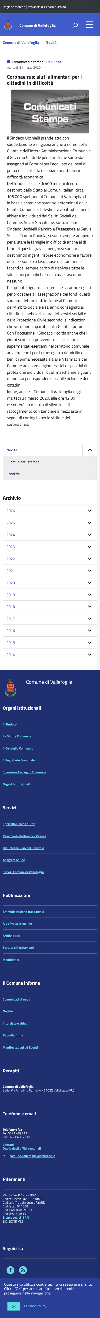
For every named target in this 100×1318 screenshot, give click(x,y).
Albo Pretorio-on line (17, 923)
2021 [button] (11, 570)
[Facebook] (10, 1270)
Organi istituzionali (16, 784)
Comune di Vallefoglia (38, 25)
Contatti (8, 1144)
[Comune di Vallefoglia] (8, 24)
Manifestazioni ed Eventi (20, 1047)
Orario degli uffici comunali (22, 1148)
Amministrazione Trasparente (23, 911)
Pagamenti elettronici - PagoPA (24, 835)
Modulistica (11, 959)
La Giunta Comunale (17, 736)
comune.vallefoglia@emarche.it (32, 1155)
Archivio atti (11, 935)
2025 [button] (11, 523)
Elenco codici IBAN (16, 1217)
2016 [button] (11, 630)
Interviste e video (15, 1023)
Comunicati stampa (24, 462)
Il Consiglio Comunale (18, 748)
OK (14, 1306)
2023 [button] (11, 546)
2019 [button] (11, 594)
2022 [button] (11, 558)
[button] (89, 450)
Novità (51, 42)
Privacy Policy (35, 1306)
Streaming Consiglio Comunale (24, 772)
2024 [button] (11, 534)
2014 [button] (11, 654)
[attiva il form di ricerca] (75, 25)
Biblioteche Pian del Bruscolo (23, 847)
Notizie (14, 474)
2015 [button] (11, 642)
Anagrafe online (14, 859)
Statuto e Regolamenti (18, 947)
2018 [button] (11, 606)
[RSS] (23, 1270)
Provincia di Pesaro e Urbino (47, 6)
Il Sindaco (10, 724)
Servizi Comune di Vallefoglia (23, 871)
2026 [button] (11, 510)
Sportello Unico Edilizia (19, 823)
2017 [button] (11, 618)
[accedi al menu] (89, 24)
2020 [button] (11, 583)
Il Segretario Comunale (19, 760)
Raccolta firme (13, 1035)
